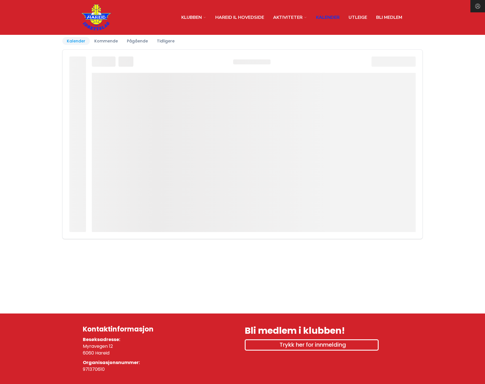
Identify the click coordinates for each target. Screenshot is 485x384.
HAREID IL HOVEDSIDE (239, 17)
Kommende (106, 41)
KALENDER (328, 17)
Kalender (76, 41)
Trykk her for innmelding (313, 345)
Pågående (137, 41)
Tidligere (166, 41)
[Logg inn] (478, 6)
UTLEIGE (358, 17)
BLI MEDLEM (389, 17)
